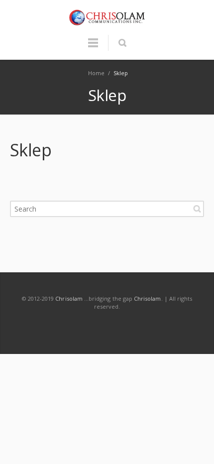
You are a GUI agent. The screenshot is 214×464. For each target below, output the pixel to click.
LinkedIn (85, 326)
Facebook (40, 326)
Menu (93, 47)
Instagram (107, 326)
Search (197, 209)
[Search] (122, 43)
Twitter (63, 326)
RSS (175, 326)
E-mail (152, 326)
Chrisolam (69, 298)
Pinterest (130, 326)
